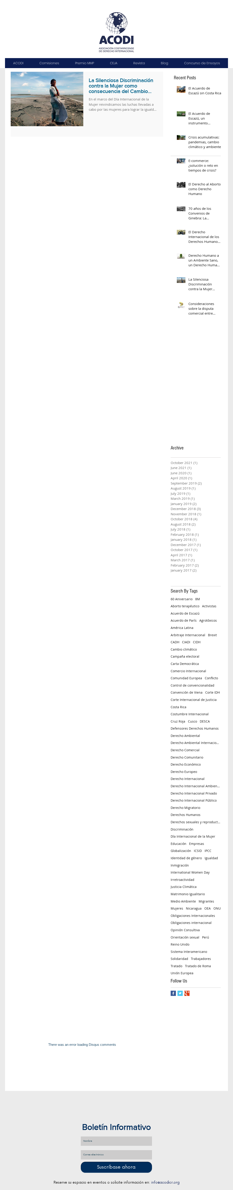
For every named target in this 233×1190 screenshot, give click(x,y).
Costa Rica (178, 707)
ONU (217, 908)
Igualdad (211, 858)
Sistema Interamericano (189, 951)
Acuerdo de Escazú (185, 613)
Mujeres (177, 908)
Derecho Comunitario (187, 757)
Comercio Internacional (188, 671)
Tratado (176, 966)
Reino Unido (180, 944)
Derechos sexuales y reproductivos (196, 822)
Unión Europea (182, 973)
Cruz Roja (178, 721)
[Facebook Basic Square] (173, 993)
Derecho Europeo (184, 771)
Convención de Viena (187, 692)
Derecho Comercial (185, 750)
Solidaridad (179, 959)
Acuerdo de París (184, 620)
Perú (205, 937)
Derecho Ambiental (185, 735)
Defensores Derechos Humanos (195, 728)
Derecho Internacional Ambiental (196, 786)
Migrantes (206, 901)
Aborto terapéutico (185, 606)
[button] (18, 63)
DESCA (205, 721)
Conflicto (211, 678)
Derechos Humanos (185, 815)
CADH (175, 642)
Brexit (212, 635)
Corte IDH (212, 692)
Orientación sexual (185, 937)
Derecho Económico (186, 764)
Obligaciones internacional (191, 923)
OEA (207, 908)
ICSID (198, 851)
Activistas (209, 606)
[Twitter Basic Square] (180, 993)
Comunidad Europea (186, 678)
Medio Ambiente (183, 901)
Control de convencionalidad (192, 685)
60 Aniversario (181, 599)
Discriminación (182, 829)
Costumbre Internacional (190, 714)
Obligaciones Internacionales (193, 915)
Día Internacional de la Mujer (193, 836)
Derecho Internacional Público (194, 800)
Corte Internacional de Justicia (194, 700)
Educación (178, 843)
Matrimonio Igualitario (188, 894)
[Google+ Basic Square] (187, 993)
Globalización (181, 851)
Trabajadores (201, 959)
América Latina (182, 628)
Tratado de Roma (198, 966)
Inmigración (180, 865)
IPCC (208, 851)
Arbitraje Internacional (188, 635)
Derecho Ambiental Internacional (196, 743)
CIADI (186, 642)
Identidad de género (186, 858)
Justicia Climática (184, 887)
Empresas (196, 843)
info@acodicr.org (165, 1182)
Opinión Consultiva (185, 930)
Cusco (192, 721)
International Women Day (190, 872)
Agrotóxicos (208, 620)
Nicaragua (194, 908)
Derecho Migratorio (185, 807)
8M (197, 599)
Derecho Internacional (188, 779)
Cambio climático (184, 649)
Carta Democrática (185, 664)
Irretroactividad (182, 879)
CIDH (196, 642)
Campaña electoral (185, 656)
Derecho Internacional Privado (194, 793)
